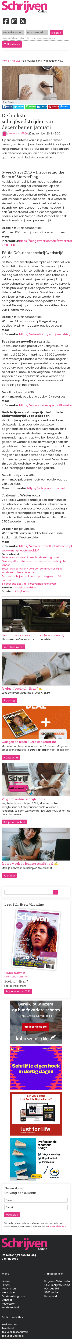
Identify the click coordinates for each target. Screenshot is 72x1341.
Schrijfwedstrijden (25, 587)
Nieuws (6, 1281)
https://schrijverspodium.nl (46, 488)
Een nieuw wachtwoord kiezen (41, 38)
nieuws (16, 60)
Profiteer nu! (11, 757)
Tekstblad (8, 1328)
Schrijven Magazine (13, 1296)
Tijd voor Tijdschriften (15, 1332)
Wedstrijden (9, 1292)
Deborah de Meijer (17, 133)
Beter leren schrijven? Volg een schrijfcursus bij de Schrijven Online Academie (32, 570)
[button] (12, 44)
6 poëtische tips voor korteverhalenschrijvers (29, 583)
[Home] (26, 7)
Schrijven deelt (11, 1307)
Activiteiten (9, 1288)
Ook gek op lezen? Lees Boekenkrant (29, 742)
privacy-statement (57, 1226)
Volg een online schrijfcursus (23, 799)
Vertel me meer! (13, 647)
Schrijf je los (22, 591)
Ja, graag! (9, 700)
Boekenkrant (9, 1324)
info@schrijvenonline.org (19, 1255)
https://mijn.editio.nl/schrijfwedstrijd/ (45, 334)
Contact (7, 1300)
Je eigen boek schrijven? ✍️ (22, 688)
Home (5, 60)
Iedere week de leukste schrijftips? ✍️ (30, 863)
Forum (6, 1285)
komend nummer (17, 976)
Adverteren (8, 1303)
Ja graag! (9, 875)
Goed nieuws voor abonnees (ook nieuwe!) (33, 635)
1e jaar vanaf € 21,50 (18, 991)
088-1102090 (10, 1258)
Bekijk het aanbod (14, 822)
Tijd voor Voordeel (13, 1336)
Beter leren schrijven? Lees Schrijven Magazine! (30, 557)
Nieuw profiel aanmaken (13, 38)
